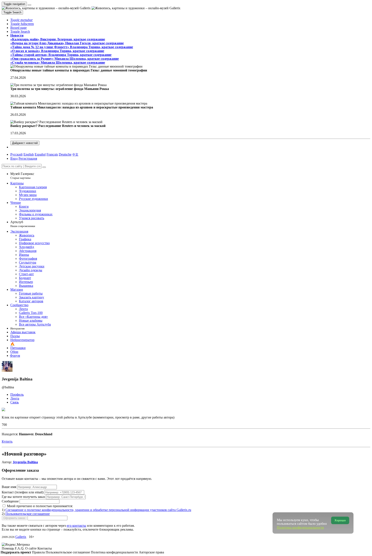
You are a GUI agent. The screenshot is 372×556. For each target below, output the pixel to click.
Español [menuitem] (40, 154)
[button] (21, 20)
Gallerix (20, 537)
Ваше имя (9, 487)
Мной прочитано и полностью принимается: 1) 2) (96, 510)
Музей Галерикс (22, 175)
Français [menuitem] (52, 154)
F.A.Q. (20, 548)
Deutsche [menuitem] (65, 154)
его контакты (76, 525)
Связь (14, 402)
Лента (14, 398)
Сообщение (10, 501)
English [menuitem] (28, 154)
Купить (7, 441)
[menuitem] (75, 154)
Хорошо (340, 520)
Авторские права (151, 552)
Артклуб (22, 224)
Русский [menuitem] (16, 154)
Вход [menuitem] (14, 158)
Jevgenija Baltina (25, 462)
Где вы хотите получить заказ (23, 497)
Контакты (44, 548)
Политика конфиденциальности (115, 552)
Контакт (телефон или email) (23, 492)
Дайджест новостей (25, 143)
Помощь (8, 548)
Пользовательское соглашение (27, 514)
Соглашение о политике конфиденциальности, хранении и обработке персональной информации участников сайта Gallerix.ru (98, 510)
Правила (39, 552)
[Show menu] (29, 5)
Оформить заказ (14, 518)
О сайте (31, 548)
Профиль (17, 394)
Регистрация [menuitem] (28, 158)
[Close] (44, 167)
